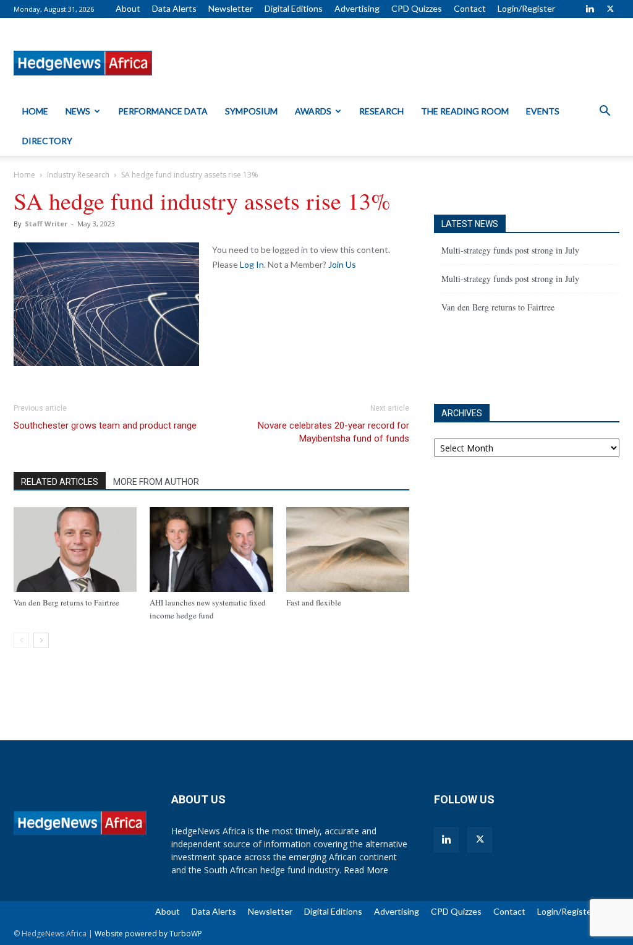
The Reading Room (465, 111)
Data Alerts (174, 8)
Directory (47, 140)
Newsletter (230, 8)
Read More (366, 870)
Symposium (251, 111)
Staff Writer (46, 223)
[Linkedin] (589, 8)
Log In (252, 264)
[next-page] (41, 640)
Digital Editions (294, 8)
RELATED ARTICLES (59, 482)
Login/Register (526, 8)
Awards (313, 111)
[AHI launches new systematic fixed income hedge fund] (211, 549)
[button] (604, 112)
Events (542, 111)
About (128, 8)
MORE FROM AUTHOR (156, 482)
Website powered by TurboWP (148, 933)
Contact (470, 8)
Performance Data (163, 111)
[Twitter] (610, 8)
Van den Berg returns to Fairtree (66, 602)
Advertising (357, 8)
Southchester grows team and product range (105, 425)
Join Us (342, 264)
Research (381, 111)
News (78, 111)
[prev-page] (21, 640)
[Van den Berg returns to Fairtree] (75, 549)
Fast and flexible (313, 602)
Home (35, 111)
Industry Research (78, 174)
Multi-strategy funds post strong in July (510, 250)
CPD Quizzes (416, 8)
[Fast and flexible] (347, 549)
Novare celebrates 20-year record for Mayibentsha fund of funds (333, 432)
